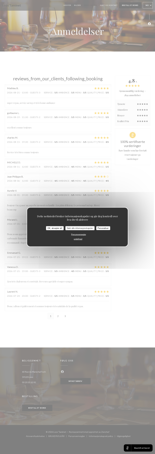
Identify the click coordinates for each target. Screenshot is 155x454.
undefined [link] (78, 239)
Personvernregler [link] (78, 234)
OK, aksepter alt (55, 228)
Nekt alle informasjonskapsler (80, 228)
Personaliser (103, 228)
